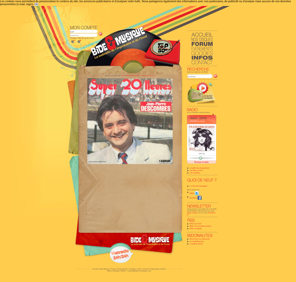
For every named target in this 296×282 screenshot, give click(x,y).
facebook (194, 198)
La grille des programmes (199, 168)
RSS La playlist (196, 228)
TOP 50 (202, 154)
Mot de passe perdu (86, 38)
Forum (113, 269)
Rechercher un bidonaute (200, 239)
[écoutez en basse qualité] (73, 43)
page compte (192, 213)
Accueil (95, 269)
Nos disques (104, 269)
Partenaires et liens (158, 269)
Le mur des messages (198, 186)
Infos (139, 269)
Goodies (132, 269)
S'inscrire (73, 38)
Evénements (122, 269)
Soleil (193, 118)
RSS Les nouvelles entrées (200, 226)
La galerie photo (196, 244)
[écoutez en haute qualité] (79, 43)
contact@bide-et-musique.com (139, 271)
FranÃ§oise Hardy (197, 121)
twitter (192, 193)
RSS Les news (195, 224)
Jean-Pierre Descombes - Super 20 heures (138, 75)
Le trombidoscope (197, 241)
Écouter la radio (201, 162)
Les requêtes (195, 173)
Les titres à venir (196, 170)
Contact (146, 269)
